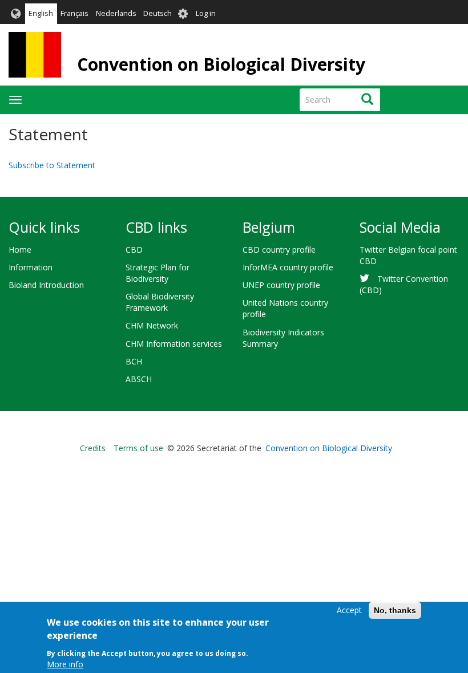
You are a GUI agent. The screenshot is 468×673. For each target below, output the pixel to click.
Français (74, 13)
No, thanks (395, 610)
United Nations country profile (285, 308)
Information (31, 267)
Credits (93, 448)
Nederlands (116, 13)
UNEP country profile (281, 284)
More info (65, 664)
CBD (134, 249)
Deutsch (157, 13)
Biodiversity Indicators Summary (283, 338)
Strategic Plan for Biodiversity (157, 273)
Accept (349, 610)
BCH (134, 361)
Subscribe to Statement (52, 165)
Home (20, 249)
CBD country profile (279, 249)
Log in (206, 13)
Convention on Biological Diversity (221, 64)
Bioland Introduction (46, 284)
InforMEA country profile (288, 267)
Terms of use (138, 448)
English (41, 13)
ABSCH (139, 379)
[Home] (35, 55)
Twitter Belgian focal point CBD (408, 255)
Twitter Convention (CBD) (404, 284)
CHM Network (152, 325)
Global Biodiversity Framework (160, 302)
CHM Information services (174, 343)
